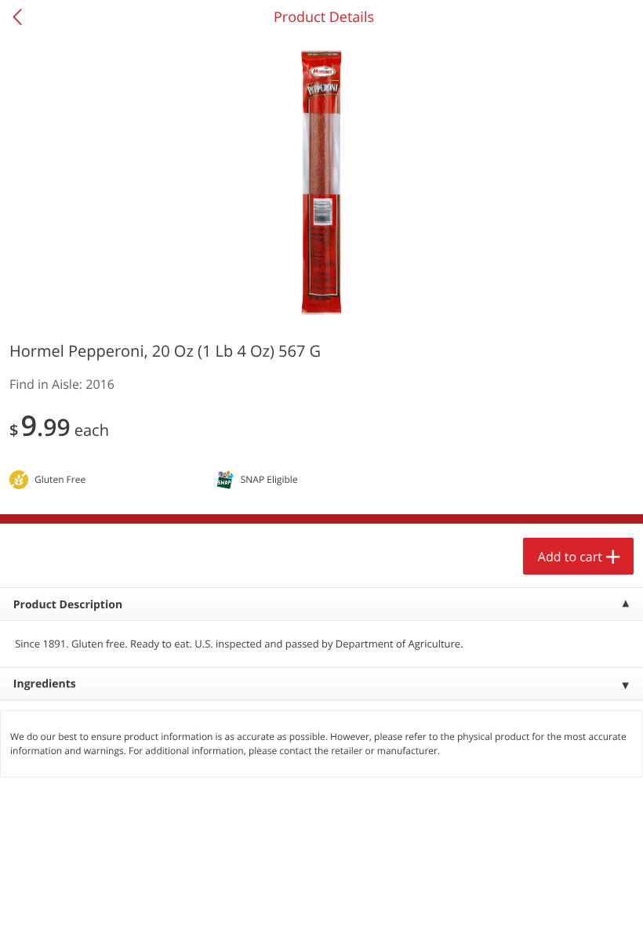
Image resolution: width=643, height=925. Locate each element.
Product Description (67, 604)
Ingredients (44, 684)
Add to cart (570, 556)
